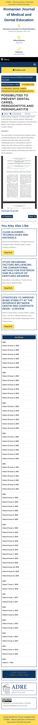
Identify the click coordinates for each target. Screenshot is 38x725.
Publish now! (20, 70)
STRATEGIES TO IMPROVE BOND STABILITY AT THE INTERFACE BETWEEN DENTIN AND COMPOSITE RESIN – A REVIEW (18, 303)
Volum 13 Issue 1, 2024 (10, 376)
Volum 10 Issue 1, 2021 (10, 467)
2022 (4, 433)
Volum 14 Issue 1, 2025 (10, 346)
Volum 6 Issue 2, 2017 (10, 602)
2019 (4, 524)
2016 (4, 607)
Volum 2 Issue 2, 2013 (10, 654)
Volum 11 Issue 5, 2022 (10, 454)
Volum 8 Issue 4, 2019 (10, 541)
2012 (4, 659)
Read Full (9, 253)
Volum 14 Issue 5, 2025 (10, 363)
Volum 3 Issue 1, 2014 (10, 636)
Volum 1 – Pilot (7, 662)
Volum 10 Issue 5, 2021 (10, 484)
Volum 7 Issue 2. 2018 (10, 589)
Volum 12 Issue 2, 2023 (10, 411)
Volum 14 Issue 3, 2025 (10, 354)
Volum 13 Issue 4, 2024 (10, 389)
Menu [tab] (6, 59)
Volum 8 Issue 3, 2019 (10, 537)
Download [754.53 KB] (9, 211)
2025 (4, 342)
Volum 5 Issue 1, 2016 (10, 610)
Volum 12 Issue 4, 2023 (10, 419)
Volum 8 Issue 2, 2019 (10, 532)
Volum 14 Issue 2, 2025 (10, 350)
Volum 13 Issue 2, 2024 (10, 380)
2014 (4, 633)
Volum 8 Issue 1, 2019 (10, 528)
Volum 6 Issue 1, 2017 (10, 597)
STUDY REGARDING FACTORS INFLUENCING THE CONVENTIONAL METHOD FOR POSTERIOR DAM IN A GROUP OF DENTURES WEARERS (18, 269)
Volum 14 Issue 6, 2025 (10, 367)
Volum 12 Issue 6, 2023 (10, 428)
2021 (4, 464)
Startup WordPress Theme (13, 717)
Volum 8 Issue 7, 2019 (10, 554)
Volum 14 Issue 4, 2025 (10, 359)
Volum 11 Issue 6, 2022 (10, 458)
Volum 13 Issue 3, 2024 (10, 385)
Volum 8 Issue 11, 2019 (10, 571)
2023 (4, 403)
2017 (4, 594)
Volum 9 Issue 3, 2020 (10, 506)
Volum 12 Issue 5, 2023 (10, 424)
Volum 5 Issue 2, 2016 (10, 615)
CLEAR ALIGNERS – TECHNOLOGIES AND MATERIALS (15, 235)
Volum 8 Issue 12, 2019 (10, 576)
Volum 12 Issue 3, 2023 (10, 415)
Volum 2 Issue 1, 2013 (10, 649)
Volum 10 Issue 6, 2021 (10, 489)
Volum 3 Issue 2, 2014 (10, 641)
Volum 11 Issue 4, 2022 (10, 450)
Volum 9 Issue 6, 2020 (10, 519)
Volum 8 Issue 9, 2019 (10, 563)
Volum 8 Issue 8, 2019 (10, 558)
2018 (4, 581)
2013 (4, 646)
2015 (4, 620)
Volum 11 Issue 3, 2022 (10, 445)
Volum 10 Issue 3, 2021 (10, 476)
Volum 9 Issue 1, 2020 (10, 497)
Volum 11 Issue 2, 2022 (10, 441)
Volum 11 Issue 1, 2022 (10, 437)
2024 (4, 373)
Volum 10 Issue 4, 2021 (10, 84)
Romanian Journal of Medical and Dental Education (19, 14)
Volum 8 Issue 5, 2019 (10, 545)
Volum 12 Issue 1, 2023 (10, 406)
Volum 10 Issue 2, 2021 (10, 471)
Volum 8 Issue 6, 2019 (10, 550)
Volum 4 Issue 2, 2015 (10, 628)
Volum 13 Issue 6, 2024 (10, 398)
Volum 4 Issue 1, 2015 (10, 623)
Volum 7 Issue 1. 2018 (10, 584)
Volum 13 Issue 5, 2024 (10, 393)
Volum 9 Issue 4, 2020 (10, 511)
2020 (4, 494)
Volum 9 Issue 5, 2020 (10, 515)
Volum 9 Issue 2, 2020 (10, 502)
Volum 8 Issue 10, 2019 (10, 567)
